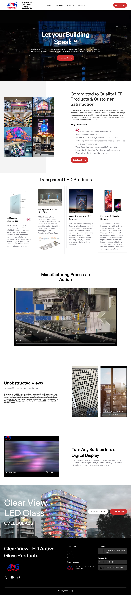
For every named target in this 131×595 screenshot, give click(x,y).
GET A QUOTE (120, 5)
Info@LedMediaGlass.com (114, 567)
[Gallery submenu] (73, 5)
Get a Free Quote (79, 160)
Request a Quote (65, 58)
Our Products (118, 511)
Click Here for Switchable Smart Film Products (85, 567)
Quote (71, 557)
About (71, 554)
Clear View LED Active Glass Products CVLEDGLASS (27, 5)
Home (71, 551)
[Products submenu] (62, 5)
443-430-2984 (110, 562)
